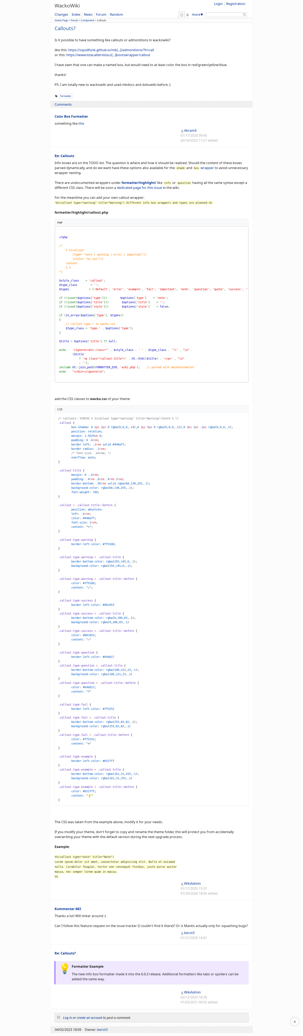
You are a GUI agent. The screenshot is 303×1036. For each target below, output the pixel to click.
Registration (235, 3)
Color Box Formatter (71, 116)
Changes (61, 14)
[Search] (244, 15)
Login (218, 3)
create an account (89, 1017)
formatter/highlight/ (139, 182)
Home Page (61, 20)
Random (116, 14)
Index (76, 14)
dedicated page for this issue (139, 187)
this (81, 123)
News (88, 14)
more (197, 14)
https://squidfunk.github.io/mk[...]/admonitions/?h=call (111, 50)
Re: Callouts (64, 156)
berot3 (189, 933)
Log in (67, 1017)
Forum (101, 14)
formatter (65, 96)
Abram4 (190, 130)
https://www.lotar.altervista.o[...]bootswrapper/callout (108, 55)
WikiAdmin (192, 883)
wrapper (207, 168)
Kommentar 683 (68, 909)
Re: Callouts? (65, 953)
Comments (63, 104)
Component (87, 20)
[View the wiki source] (187, 14)
